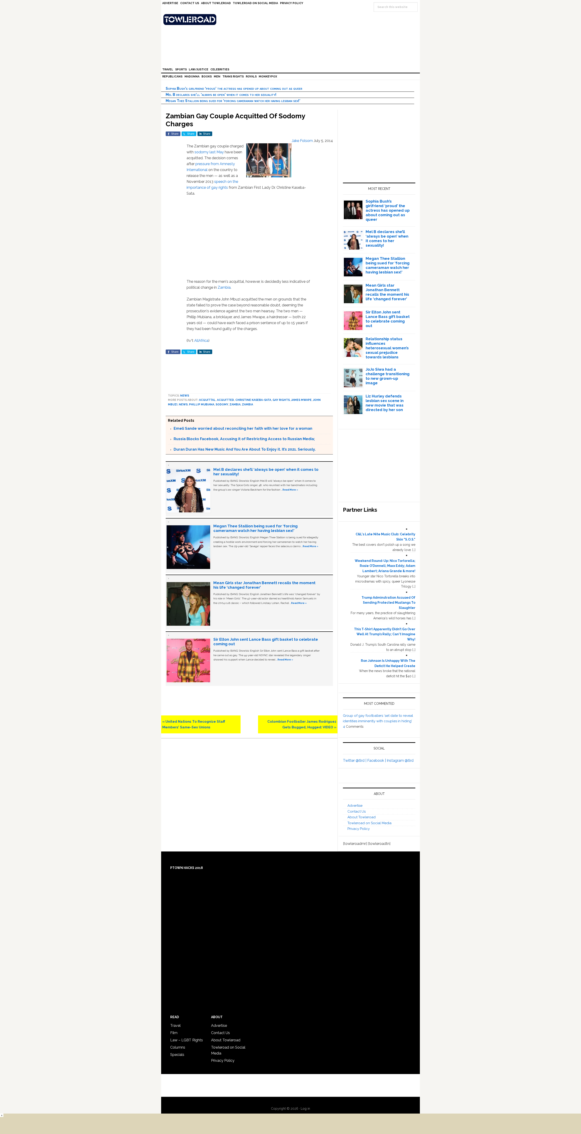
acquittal (207, 400)
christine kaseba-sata (253, 400)
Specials (177, 1054)
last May (216, 152)
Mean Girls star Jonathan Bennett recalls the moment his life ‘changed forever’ (387, 292)
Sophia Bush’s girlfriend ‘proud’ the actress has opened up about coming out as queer (234, 88)
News (184, 395)
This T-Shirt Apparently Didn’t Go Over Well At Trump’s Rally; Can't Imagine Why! (384, 634)
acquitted (225, 400)
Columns (177, 1047)
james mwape (301, 400)
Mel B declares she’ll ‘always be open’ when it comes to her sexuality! (221, 94)
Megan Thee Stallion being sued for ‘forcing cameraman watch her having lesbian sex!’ (233, 101)
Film (173, 1033)
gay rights (281, 400)
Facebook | (377, 760)
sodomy (201, 152)
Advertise (354, 806)
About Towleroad (361, 817)
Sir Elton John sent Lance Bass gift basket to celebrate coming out (388, 319)
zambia (235, 404)
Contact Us (356, 811)
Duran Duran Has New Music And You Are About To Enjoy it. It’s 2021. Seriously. (245, 449)
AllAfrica (201, 340)
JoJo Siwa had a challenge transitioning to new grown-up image (387, 376)
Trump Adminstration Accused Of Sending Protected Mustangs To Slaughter (388, 603)
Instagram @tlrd (400, 760)
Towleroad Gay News (291, 19)
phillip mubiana (201, 404)
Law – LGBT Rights (186, 1040)
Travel (175, 1025)
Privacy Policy (358, 829)
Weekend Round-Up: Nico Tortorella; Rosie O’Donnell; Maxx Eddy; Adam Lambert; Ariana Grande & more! (385, 566)
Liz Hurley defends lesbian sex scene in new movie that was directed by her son (385, 403)
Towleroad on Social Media (369, 823)
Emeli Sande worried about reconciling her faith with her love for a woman (243, 428)
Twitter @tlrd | (355, 760)
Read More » (290, 489)
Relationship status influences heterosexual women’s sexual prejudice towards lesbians (387, 348)
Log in (305, 1108)
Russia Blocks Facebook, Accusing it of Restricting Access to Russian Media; (244, 439)
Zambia (224, 287)
